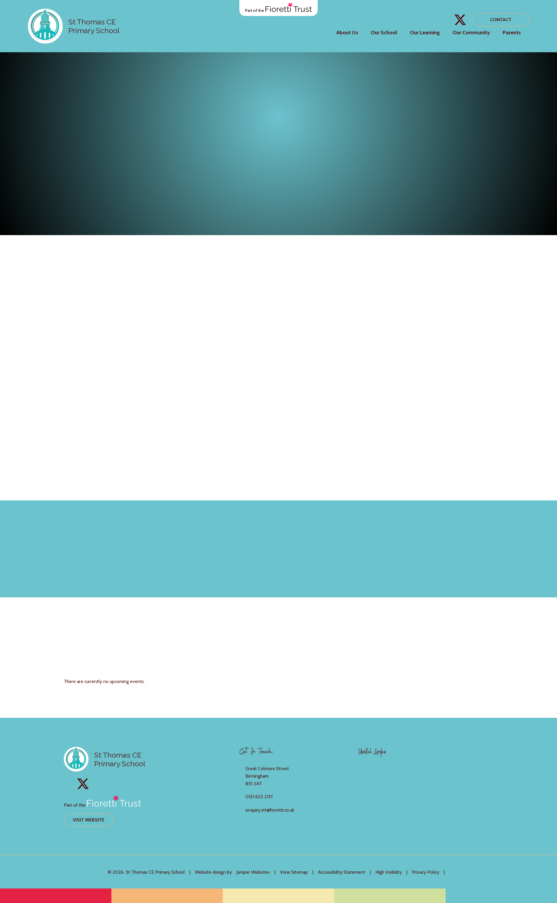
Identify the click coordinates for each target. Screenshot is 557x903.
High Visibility (388, 872)
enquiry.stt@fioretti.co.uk (269, 810)
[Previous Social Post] (430, 548)
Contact (500, 19)
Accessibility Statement (341, 872)
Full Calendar (481, 645)
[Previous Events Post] (429, 645)
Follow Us (485, 548)
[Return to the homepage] (45, 26)
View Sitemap (294, 872)
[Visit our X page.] (460, 19)
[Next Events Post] (445, 645)
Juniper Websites (253, 872)
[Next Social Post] (446, 548)
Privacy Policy (425, 872)
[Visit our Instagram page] (447, 19)
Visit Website (88, 820)
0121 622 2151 (258, 796)
